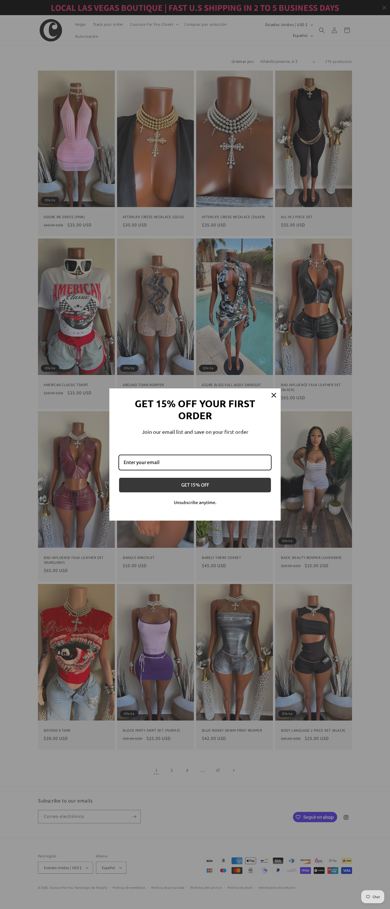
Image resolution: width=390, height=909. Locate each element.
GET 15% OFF (195, 485)
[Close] (274, 395)
